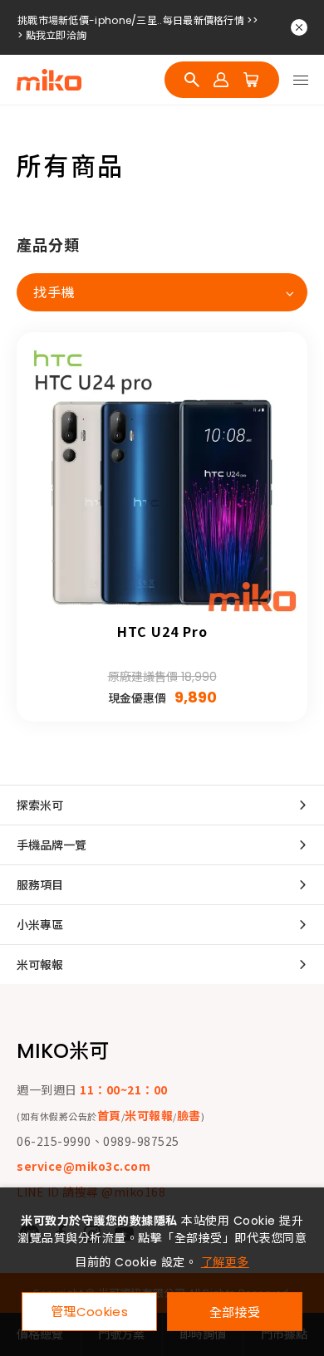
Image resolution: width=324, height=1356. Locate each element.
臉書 (189, 1115)
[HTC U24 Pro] (162, 477)
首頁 (109, 1115)
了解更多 (225, 1262)
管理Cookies (89, 1311)
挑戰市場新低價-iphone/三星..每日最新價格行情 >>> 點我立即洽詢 (137, 16)
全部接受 (234, 1311)
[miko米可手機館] (49, 80)
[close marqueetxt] (299, 27)
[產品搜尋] (192, 80)
